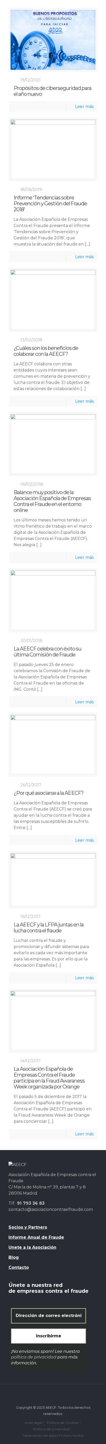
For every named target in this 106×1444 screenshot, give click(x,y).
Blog (13, 1257)
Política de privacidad (51, 1429)
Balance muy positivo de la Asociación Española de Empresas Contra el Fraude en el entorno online (52, 501)
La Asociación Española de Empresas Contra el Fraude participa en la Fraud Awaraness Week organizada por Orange (49, 1078)
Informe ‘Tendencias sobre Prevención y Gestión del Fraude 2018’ (50, 204)
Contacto (18, 1267)
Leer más (84, 106)
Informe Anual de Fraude (36, 1237)
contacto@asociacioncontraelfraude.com (50, 1209)
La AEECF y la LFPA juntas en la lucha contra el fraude (49, 928)
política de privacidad (33, 1357)
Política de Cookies (62, 1423)
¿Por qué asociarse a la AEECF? (49, 793)
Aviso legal (33, 1423)
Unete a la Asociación (32, 1247)
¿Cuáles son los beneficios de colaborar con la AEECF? (46, 351)
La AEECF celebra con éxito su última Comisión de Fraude (47, 652)
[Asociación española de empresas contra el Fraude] (53, 10)
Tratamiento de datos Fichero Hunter (53, 1436)
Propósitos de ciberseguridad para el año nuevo (52, 91)
